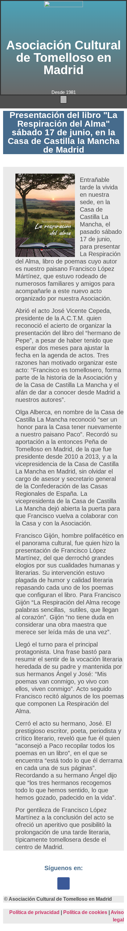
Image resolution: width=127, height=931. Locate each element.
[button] (63, 99)
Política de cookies (85, 912)
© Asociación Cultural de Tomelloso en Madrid (58, 899)
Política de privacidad (34, 912)
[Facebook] (63, 883)
